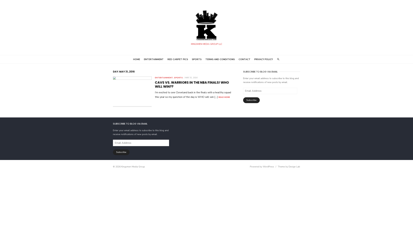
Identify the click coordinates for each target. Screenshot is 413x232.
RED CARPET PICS (177, 59)
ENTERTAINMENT (154, 59)
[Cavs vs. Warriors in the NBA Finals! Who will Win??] (132, 92)
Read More (224, 97)
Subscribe (251, 100)
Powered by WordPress (262, 166)
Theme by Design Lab (289, 166)
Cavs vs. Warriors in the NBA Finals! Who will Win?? (192, 84)
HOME (136, 59)
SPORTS (196, 59)
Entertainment (164, 77)
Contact (244, 59)
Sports (178, 77)
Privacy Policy (263, 59)
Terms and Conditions (220, 59)
